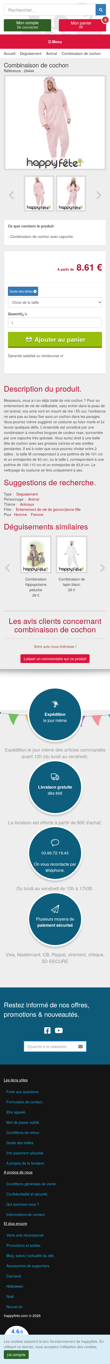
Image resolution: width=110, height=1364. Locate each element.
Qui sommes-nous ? (22, 1204)
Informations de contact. (26, 1214)
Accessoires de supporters (27, 1265)
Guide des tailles (21, 291)
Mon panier (88, 24)
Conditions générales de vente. (31, 1183)
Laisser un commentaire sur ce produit (55, 658)
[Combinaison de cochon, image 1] (71, 193)
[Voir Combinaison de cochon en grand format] (55, 122)
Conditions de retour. (23, 1132)
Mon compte (27, 24)
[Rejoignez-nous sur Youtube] (59, 1030)
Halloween (14, 1286)
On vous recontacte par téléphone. (55, 867)
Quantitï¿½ (17, 313)
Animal (33, 499)
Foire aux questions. (22, 1091)
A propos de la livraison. (25, 1163)
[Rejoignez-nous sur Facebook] (47, 1030)
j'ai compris (16, 1354)
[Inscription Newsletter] (80, 1046)
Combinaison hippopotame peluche (36, 584)
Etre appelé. (16, 1112)
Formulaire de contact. (24, 1101)
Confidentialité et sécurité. (27, 1194)
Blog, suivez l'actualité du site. (30, 1255)
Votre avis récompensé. (25, 1235)
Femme (37, 514)
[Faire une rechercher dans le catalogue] (101, 9)
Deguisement (27, 494)
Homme (20, 514)
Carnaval (13, 1275)
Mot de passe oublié (22, 1122)
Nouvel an (14, 1306)
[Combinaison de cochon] (39, 193)
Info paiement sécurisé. (25, 1152)
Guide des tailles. (20, 1142)
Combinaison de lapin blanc (72, 581)
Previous (11, 195)
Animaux (27, 504)
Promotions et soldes (23, 1245)
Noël (10, 1296)
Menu (56, 41)
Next (98, 195)
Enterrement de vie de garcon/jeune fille (48, 509)
